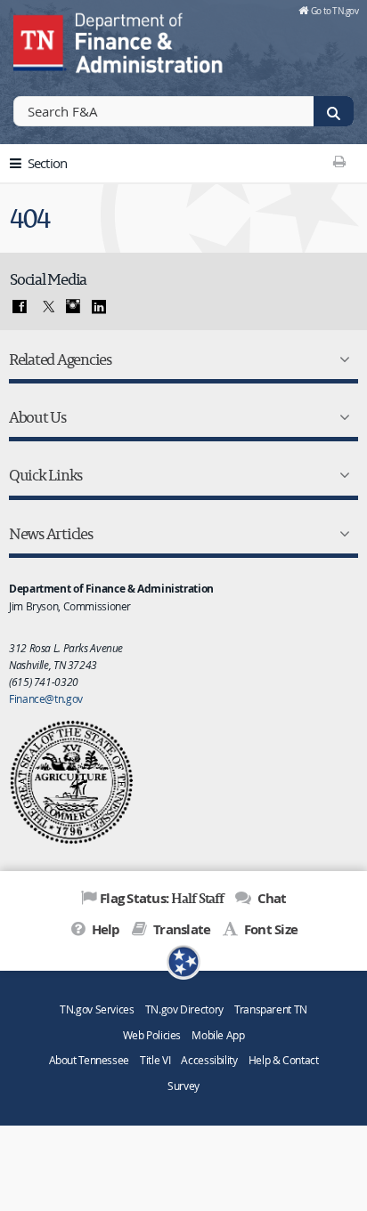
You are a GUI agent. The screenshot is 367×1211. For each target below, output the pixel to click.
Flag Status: (162, 897)
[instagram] (73, 307)
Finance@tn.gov (46, 698)
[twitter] (46, 307)
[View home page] (40, 40)
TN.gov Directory (184, 1009)
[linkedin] (99, 307)
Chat (270, 898)
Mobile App (218, 1035)
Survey (183, 1086)
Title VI (155, 1060)
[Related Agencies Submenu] (341, 359)
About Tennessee (89, 1060)
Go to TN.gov (334, 10)
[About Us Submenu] (341, 417)
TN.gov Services (97, 1009)
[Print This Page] (339, 161)
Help (103, 929)
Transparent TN (270, 1009)
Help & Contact (284, 1060)
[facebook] (19, 307)
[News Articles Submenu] (341, 533)
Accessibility (209, 1060)
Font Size (269, 929)
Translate (180, 929)
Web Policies (152, 1035)
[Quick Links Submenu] (341, 475)
